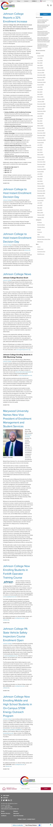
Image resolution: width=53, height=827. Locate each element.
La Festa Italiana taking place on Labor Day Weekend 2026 (42, 21)
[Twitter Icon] (33, 1)
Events (39, 229)
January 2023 (40, 159)
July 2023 (39, 145)
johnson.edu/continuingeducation (23, 372)
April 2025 (40, 94)
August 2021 (40, 200)
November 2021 (41, 193)
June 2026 (40, 60)
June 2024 (40, 118)
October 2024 (40, 109)
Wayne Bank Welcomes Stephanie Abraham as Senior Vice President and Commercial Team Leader (43, 39)
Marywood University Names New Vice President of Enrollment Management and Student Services (17, 418)
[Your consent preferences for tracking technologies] (50, 824)
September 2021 (41, 198)
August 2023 (40, 142)
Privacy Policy (22, 819)
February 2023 (41, 157)
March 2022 (40, 183)
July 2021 (39, 203)
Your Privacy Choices (31, 825)
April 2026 (40, 65)
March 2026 (40, 68)
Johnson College (7, 200)
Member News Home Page (43, 239)
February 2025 (41, 99)
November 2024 (41, 106)
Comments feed (41, 251)
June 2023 (40, 147)
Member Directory (5, 813)
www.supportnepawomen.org (23, 349)
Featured (39, 232)
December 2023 (41, 133)
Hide (38, 234)
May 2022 (39, 178)
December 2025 (41, 75)
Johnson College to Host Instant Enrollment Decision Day (17, 193)
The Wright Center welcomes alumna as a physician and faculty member (42, 46)
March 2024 (40, 125)
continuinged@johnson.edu (25, 375)
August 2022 (40, 171)
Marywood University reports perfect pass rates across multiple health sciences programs (43, 33)
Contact (5, 797)
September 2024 (41, 111)
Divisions (15, 811)
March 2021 (40, 212)
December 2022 (41, 162)
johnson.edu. (27, 250)
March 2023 (40, 154)
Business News (41, 225)
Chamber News (41, 227)
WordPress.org (40, 254)
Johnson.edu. (8, 766)
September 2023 (41, 140)
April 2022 (40, 181)
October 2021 (40, 195)
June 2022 (40, 176)
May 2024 (39, 121)
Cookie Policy (31, 819)
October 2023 (40, 137)
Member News (40, 237)
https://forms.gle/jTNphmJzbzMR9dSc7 (12, 729)
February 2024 (41, 128)
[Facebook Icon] (32, 1)
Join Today (6, 795)
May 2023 (39, 150)
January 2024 (40, 130)
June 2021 (39, 205)
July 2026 (39, 58)
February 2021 (40, 215)
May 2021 (39, 207)
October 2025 (40, 80)
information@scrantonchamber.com (10, 809)
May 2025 (39, 92)
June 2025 (40, 89)
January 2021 (40, 217)
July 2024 (39, 116)
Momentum (40, 241)
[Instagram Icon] (36, 1)
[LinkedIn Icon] (35, 1)
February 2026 (41, 70)
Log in (38, 246)
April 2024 (40, 123)
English (44, 1)
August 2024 (40, 113)
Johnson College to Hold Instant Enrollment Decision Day (17, 237)
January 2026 (40, 72)
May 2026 (39, 63)
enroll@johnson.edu (19, 618)
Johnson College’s (7, 643)
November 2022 (41, 164)
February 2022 (41, 186)
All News (39, 222)
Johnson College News (17, 274)
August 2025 (40, 84)
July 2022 (39, 174)
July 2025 (39, 87)
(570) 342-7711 (8, 807)
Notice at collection (18, 825)
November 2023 (41, 135)
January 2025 (40, 101)
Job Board (3, 815)
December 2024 (41, 104)
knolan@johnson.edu (8, 733)
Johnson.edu (6, 620)
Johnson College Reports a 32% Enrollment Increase (15, 17)
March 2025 (40, 96)
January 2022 (40, 188)
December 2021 (41, 191)
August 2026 (40, 55)
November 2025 (41, 77)
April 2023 (40, 152)
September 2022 (41, 169)
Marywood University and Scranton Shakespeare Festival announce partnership (43, 27)
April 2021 (39, 210)
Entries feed (40, 249)
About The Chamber (18, 815)
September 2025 (41, 82)
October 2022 (40, 166)
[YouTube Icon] (34, 1)
